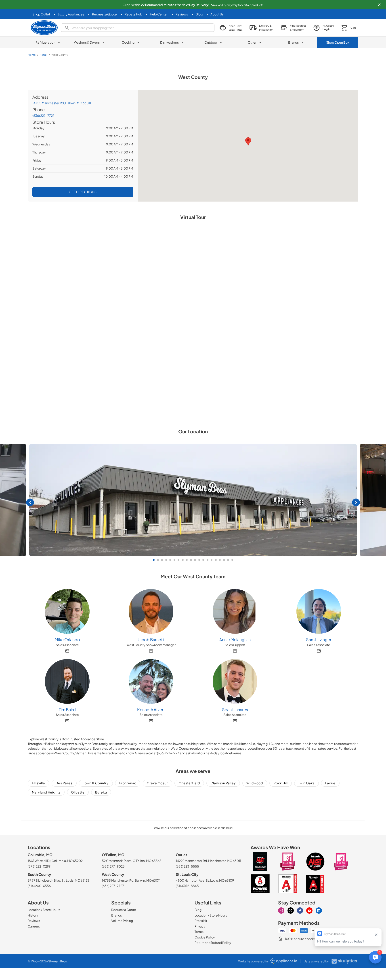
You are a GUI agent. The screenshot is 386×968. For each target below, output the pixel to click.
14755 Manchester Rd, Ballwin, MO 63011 (61, 103)
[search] (137, 27)
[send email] (67, 651)
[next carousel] (356, 502)
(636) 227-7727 (43, 115)
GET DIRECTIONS (83, 192)
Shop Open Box (337, 42)
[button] (379, 4)
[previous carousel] (30, 502)
